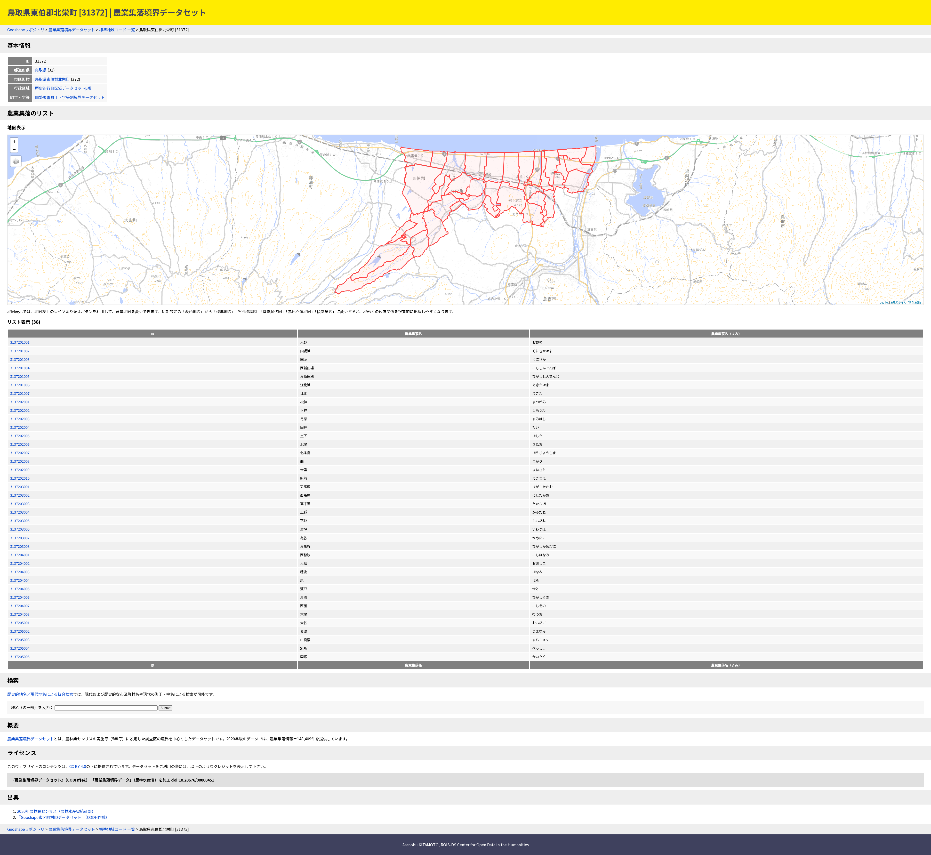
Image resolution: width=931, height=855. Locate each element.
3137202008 (20, 461)
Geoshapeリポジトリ (25, 29)
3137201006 (20, 384)
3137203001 (20, 486)
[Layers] (15, 161)
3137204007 (20, 605)
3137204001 (20, 554)
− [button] (14, 149)
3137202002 (20, 410)
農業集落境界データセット (71, 29)
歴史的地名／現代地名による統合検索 (40, 694)
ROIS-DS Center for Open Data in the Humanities (485, 844)
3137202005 (20, 435)
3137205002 (20, 631)
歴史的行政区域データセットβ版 (63, 88)
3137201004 (20, 367)
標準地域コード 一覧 (117, 29)
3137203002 (20, 495)
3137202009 (20, 469)
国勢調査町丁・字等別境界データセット (70, 97)
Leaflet (884, 302)
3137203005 (20, 520)
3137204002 (20, 563)
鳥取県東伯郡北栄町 (52, 79)
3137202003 (20, 418)
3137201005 (20, 376)
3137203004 (20, 512)
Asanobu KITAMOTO (420, 844)
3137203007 (20, 537)
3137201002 (20, 350)
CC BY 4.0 (77, 766)
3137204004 (20, 580)
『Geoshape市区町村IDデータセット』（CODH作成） (63, 817)
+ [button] (14, 141)
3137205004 (20, 648)
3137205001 (20, 622)
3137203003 (20, 503)
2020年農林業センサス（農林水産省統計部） (56, 811)
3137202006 (20, 444)
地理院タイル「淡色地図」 (906, 302)
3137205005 (20, 656)
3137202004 (20, 427)
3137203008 (20, 546)
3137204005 (20, 588)
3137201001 (20, 342)
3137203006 (20, 529)
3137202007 (20, 452)
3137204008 (20, 614)
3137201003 (20, 359)
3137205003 (20, 639)
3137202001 (20, 401)
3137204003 (20, 571)
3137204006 (20, 597)
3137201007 (20, 393)
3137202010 (20, 478)
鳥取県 (41, 70)
